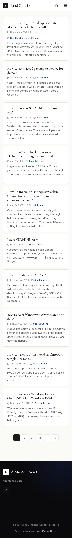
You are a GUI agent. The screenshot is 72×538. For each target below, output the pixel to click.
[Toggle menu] (65, 5)
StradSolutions (17, 38)
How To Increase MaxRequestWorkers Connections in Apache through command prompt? (33, 196)
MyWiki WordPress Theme (43, 531)
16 (40, 437)
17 (47, 437)
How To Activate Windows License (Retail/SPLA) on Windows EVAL (31, 396)
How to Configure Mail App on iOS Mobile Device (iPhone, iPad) (31, 25)
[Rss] (6, 490)
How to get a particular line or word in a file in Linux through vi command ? (34, 154)
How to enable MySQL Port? (26, 275)
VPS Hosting (34, 38)
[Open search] (56, 5)
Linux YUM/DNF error (22, 240)
